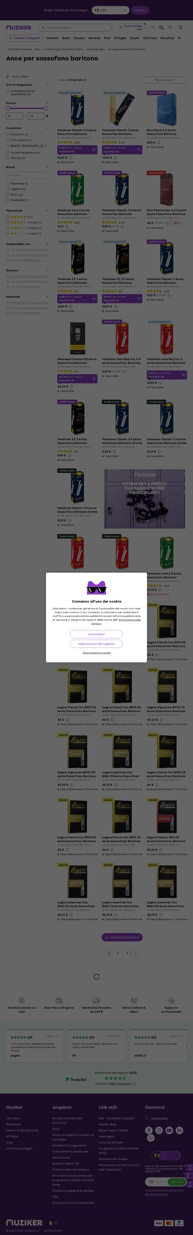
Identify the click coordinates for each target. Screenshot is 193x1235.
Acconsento (96, 634)
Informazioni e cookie (97, 653)
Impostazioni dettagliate (96, 643)
